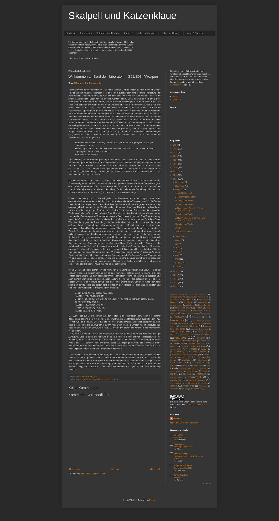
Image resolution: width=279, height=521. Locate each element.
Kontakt (127, 33)
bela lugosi (203, 300)
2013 (175, 283)
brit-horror (188, 302)
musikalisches (198, 346)
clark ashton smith (182, 308)
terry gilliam (174, 383)
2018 (175, 175)
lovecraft (200, 338)
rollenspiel (185, 366)
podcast (180, 357)
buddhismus (202, 302)
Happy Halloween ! (183, 193)
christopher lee (204, 305)
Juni (177, 248)
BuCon (178, 228)
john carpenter (185, 334)
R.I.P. (191, 357)
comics (199, 308)
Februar (179, 263)
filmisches (88, 379)
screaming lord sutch (187, 368)
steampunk (201, 374)
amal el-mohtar (199, 294)
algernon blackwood (178, 294)
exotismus (206, 313)
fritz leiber (197, 321)
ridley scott (202, 360)
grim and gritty (199, 323)
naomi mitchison (176, 349)
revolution (186, 360)
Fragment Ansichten (183, 465)
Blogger (152, 500)
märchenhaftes (189, 341)
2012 (175, 286)
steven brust (176, 377)
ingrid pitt (194, 329)
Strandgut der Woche (184, 200)
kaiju (196, 334)
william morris (196, 389)
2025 (175, 149)
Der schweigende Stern (185, 197)
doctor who (184, 310)
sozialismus (192, 371)
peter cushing (177, 352)
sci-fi (116, 379)
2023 (175, 156)
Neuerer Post (75, 469)
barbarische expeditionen (181, 299)
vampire (173, 386)
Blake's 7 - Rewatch (171, 33)
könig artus (206, 334)
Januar (178, 266)
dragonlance (197, 310)
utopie (204, 383)
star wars (187, 374)
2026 (175, 145)
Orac (105, 90)
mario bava (206, 341)
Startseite (71, 33)
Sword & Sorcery (194, 33)
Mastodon (177, 100)
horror (194, 326)
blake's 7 (79, 379)
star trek (173, 374)
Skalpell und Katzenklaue (122, 15)
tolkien (194, 383)
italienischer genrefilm (180, 331)
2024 (175, 152)
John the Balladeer (183, 232)
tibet (184, 383)
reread (173, 360)
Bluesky (176, 96)
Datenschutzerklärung (107, 33)
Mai (177, 251)
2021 (175, 164)
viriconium (203, 386)
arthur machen (191, 297)
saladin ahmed (198, 366)
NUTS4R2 (178, 435)
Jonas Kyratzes (181, 475)
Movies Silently (180, 454)
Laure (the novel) (180, 437)
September (180, 236)
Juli (177, 244)
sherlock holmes (176, 371)
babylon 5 (204, 297)
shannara (203, 368)
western (184, 389)
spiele (205, 371)
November (180, 186)
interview (204, 329)
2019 (175, 171)
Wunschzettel (176, 85)
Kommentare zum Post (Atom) (92, 474)
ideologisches (179, 329)
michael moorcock (196, 343)
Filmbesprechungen (146, 33)
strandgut (194, 377)
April (177, 255)
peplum (204, 349)
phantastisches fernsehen (103, 379)
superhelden (175, 380)
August (178, 240)
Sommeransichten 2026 (183, 468)
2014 (175, 279)
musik (184, 346)
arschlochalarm (176, 297)
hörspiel (208, 326)
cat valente (189, 305)
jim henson (199, 331)
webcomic (174, 389)
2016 (175, 271)
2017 (175, 179)
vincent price (188, 386)
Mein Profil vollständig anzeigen (184, 423)
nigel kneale (191, 349)
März (177, 259)
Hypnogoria (179, 444)
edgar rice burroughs (189, 313)
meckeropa (178, 343)
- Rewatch (87, 83)
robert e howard (178, 363)
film (206, 317)
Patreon (177, 477)
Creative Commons (195, 404)
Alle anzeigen (206, 483)
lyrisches (174, 341)
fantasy (179, 316)
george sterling (184, 323)
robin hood (196, 363)
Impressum (86, 33)
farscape (197, 317)
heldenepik (184, 326)
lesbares (181, 337)
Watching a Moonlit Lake (183, 447)
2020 (175, 168)
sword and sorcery (195, 380)
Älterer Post (155, 469)
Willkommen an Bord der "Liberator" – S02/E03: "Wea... (191, 219)
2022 (175, 160)
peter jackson (199, 352)
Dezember (180, 182)
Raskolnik (178, 418)
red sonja (202, 357)
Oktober (179, 190)
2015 (175, 275)
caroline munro (176, 305)
